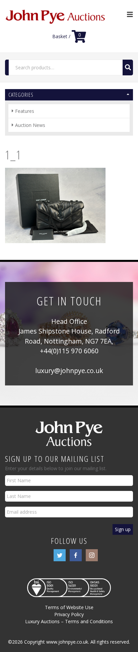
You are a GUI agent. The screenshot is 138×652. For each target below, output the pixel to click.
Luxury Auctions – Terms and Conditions (69, 621)
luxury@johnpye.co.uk (69, 370)
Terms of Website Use (69, 607)
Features (24, 111)
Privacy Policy (69, 614)
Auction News (30, 125)
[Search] (128, 67)
